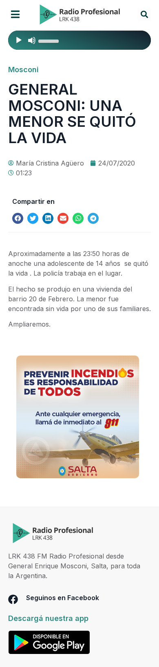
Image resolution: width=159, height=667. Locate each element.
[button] (15, 14)
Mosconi (23, 69)
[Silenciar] (32, 40)
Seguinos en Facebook (62, 598)
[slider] (49, 40)
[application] (79, 40)
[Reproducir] (19, 40)
